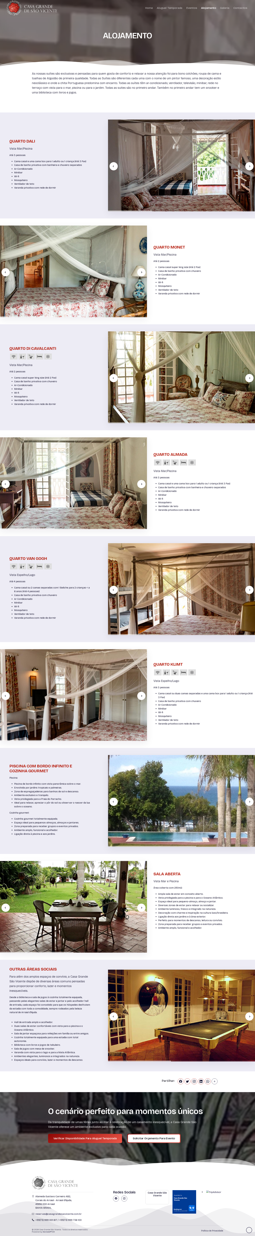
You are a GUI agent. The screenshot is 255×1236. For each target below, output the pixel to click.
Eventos (191, 8)
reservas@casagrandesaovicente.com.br (58, 1214)
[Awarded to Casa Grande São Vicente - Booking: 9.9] (184, 1201)
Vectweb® (47, 1232)
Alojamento (208, 8)
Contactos (240, 8)
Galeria (224, 8)
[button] (249, 166)
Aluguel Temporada (169, 8)
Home (149, 8)
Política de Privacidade (212, 1231)
